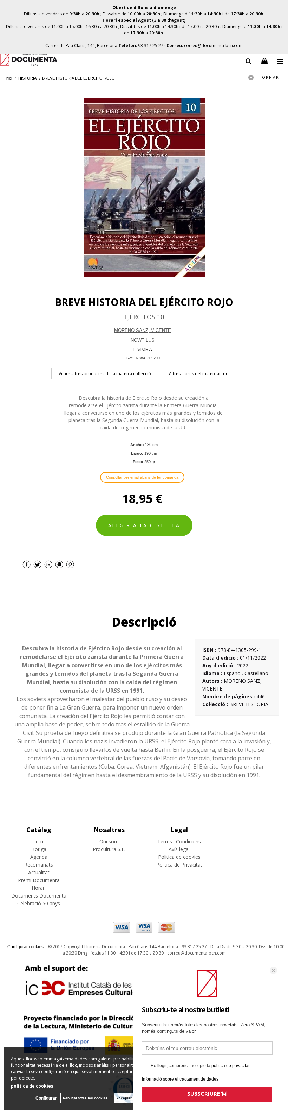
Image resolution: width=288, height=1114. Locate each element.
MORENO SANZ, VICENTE (142, 330)
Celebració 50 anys (38, 903)
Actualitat (39, 872)
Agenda (38, 857)
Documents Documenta (38, 895)
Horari (39, 888)
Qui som (109, 841)
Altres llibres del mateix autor (198, 374)
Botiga (38, 849)
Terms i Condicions (179, 841)
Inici (38, 841)
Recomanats (38, 864)
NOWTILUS (143, 340)
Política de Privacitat (179, 864)
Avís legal (179, 849)
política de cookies (32, 1086)
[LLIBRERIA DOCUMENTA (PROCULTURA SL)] (28, 61)
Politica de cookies (179, 857)
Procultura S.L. (109, 849)
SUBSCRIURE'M (207, 1094)
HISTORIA (142, 349)
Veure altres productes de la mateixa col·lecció (105, 374)
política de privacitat (230, 1065)
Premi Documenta (39, 880)
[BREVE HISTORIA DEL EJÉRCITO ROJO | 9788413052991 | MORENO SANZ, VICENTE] (144, 187)
